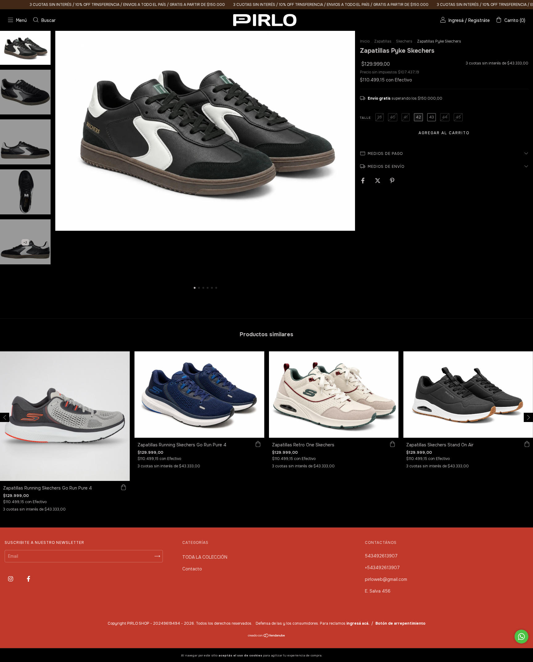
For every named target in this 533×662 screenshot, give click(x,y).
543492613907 (381, 556)
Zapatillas (382, 41)
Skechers (404, 41)
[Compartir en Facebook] (363, 180)
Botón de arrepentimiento (400, 623)
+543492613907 (382, 567)
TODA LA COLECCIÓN (204, 557)
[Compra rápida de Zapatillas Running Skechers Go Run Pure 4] (124, 487)
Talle (365, 118)
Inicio (365, 41)
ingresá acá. (357, 623)
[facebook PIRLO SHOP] (29, 579)
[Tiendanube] (266, 636)
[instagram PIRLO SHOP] (11, 579)
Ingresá (456, 20)
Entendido (339, 655)
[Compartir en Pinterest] (392, 180)
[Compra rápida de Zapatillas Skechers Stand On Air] (527, 444)
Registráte (479, 20)
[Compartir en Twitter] (378, 180)
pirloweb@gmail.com (386, 579)
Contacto (192, 569)
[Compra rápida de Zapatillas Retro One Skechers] (392, 444)
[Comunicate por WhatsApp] (521, 636)
